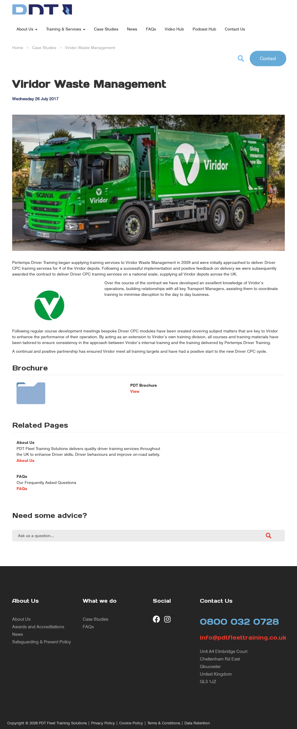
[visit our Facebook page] (156, 619)
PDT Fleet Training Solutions (63, 723)
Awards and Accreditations (38, 626)
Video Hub (174, 28)
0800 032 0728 (239, 621)
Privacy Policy (103, 723)
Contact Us (235, 28)
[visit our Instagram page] (167, 619)
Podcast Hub (204, 28)
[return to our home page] (42, 7)
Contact (268, 58)
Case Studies (106, 28)
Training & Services (64, 28)
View (135, 391)
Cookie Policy (131, 723)
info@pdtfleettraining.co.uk (242, 637)
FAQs (151, 28)
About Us (26, 28)
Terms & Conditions (163, 723)
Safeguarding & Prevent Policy (41, 642)
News (132, 28)
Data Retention (197, 723)
